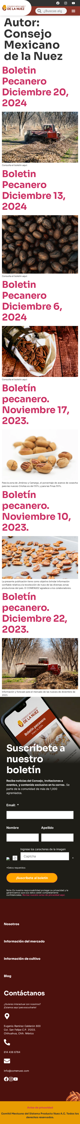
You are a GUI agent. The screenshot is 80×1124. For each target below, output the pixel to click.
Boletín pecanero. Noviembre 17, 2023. (35, 404)
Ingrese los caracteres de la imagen (43, 849)
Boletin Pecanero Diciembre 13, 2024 (33, 190)
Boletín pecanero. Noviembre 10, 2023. (36, 511)
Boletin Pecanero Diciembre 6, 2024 (32, 301)
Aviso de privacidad (40, 1107)
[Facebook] (57, 3)
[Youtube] (73, 3)
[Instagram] (65, 3)
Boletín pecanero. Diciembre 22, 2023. (34, 613)
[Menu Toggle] (73, 11)
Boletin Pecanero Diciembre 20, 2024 (35, 86)
